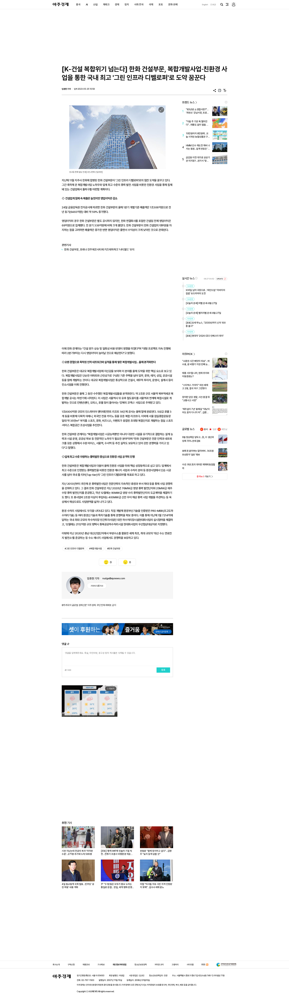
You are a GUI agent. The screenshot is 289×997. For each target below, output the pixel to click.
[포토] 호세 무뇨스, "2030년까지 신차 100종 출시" (205, 324)
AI (87, 4)
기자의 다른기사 (97, 586)
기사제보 (101, 964)
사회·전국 (139, 4)
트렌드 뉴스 (188, 102)
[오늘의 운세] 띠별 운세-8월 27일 (201, 303)
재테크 (106, 4)
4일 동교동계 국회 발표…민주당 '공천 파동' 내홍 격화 (78, 886)
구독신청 (71, 964)
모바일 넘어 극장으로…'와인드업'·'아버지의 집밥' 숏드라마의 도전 (205, 292)
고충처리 (175, 964)
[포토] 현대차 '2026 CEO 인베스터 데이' (205, 335)
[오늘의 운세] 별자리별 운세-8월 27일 (203, 313)
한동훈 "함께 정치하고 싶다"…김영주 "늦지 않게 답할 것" (156, 852)
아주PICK (187, 354)
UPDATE (220, 279)
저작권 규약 (159, 964)
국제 (151, 4)
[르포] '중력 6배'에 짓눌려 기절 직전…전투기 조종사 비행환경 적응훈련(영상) (117, 852)
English (205, 4)
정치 (126, 4)
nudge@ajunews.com (113, 578)
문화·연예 (173, 4)
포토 (160, 4)
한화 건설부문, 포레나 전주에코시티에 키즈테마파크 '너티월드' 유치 (99, 249)
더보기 (196, 477)
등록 (163, 670)
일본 (215, 429)
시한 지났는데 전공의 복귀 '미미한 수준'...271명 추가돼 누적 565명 (77, 852)
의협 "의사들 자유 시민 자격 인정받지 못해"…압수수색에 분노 (156, 886)
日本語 (213, 4)
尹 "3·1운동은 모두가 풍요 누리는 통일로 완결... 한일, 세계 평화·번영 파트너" (116, 886)
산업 (95, 4)
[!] (226, 102)
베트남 (224, 429)
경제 (117, 4)
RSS (203, 964)
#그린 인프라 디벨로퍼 (74, 548)
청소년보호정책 (140, 964)
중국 (78, 4)
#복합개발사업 (95, 548)
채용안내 (86, 964)
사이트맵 (190, 964)
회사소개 (56, 964)
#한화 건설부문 (113, 548)
